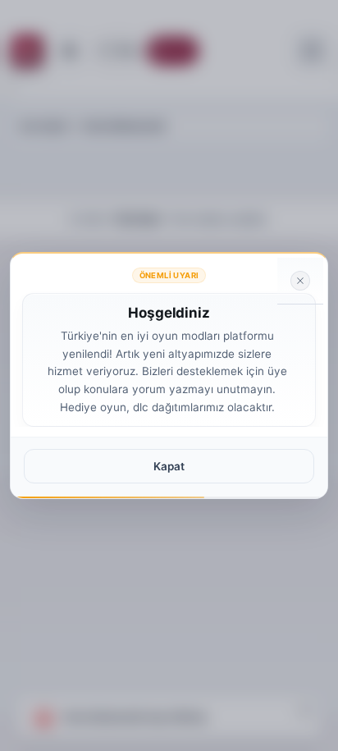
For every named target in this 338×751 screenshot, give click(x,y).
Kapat (169, 466)
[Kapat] (300, 281)
